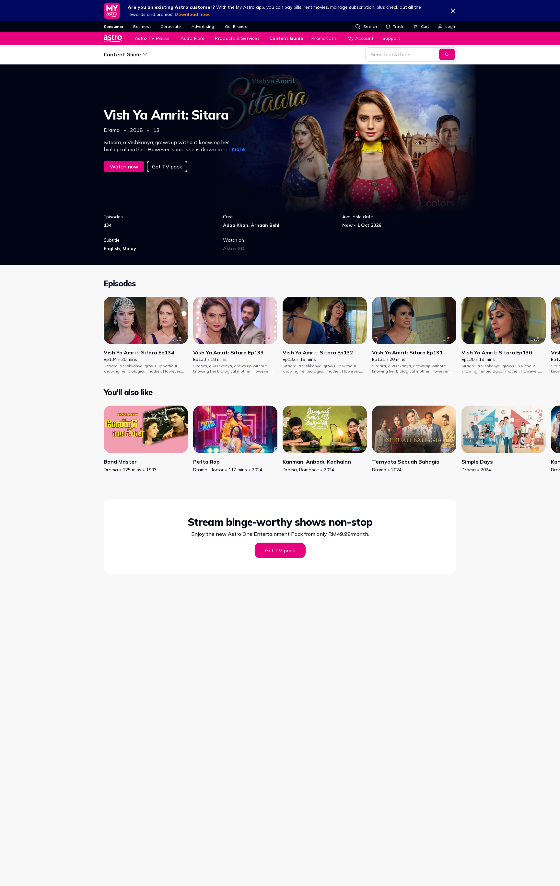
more (238, 149)
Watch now (124, 166)
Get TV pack (167, 166)
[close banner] (453, 11)
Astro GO (234, 248)
